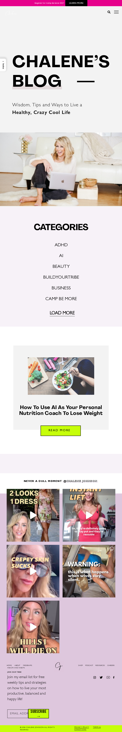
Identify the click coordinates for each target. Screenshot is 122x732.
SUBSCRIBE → (38, 713)
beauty (61, 267)
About (17, 665)
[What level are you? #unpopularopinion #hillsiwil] (33, 627)
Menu (116, 13)
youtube (108, 677)
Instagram (94, 677)
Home (9, 665)
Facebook (113, 677)
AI (61, 256)
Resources (100, 665)
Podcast (89, 665)
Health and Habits (16, 668)
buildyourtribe (61, 277)
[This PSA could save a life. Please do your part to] (89, 571)
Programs (27, 665)
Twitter (101, 677)
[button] (108, 12)
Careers (111, 665)
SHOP (80, 665)
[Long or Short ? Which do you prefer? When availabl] (33, 515)
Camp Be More (61, 299)
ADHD (61, 245)
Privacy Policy (81, 727)
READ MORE (59, 430)
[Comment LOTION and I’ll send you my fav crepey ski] (33, 571)
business (61, 288)
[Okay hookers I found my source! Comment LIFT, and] (89, 515)
